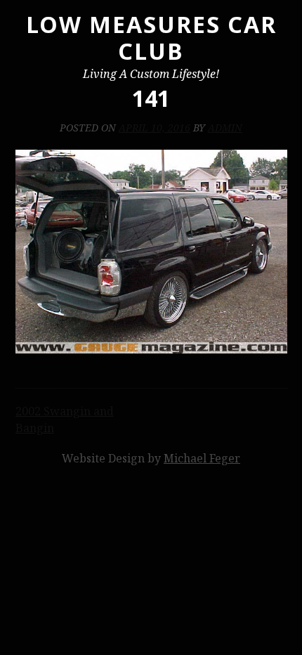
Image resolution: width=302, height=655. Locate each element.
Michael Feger (202, 458)
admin (225, 127)
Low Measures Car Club (151, 37)
